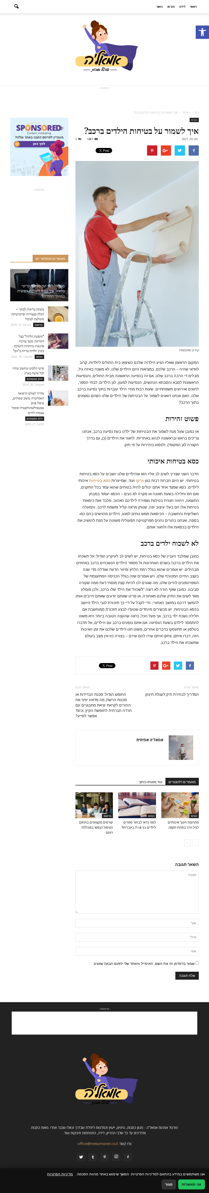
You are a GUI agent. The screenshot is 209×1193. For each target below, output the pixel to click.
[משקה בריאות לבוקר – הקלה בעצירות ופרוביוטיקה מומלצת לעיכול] (58, 314)
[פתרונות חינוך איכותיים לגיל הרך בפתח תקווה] (180, 805)
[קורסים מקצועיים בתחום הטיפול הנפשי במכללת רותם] (94, 805)
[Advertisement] (104, 98)
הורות (171, 6)
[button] (202, 32)
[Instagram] (116, 1157)
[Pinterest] (104, 1157)
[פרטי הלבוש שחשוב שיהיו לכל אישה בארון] (58, 373)
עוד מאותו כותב (150, 782)
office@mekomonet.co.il (97, 1143)
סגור (169, 1184)
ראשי (193, 6)
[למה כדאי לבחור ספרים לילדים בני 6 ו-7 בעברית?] (137, 805)
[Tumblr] (93, 1157)
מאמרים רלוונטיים (182, 782)
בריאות (107, 816)
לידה (182, 6)
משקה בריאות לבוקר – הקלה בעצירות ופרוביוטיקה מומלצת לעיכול (27, 314)
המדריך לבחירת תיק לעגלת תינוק (172, 694)
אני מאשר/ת (191, 1184)
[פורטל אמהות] (104, 49)
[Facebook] (128, 1157)
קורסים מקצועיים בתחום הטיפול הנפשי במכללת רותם (96, 827)
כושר (159, 6)
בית (196, 112)
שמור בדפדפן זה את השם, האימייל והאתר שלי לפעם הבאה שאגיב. (143, 964)
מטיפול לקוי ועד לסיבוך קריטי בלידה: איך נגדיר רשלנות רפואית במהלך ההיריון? (41, 291)
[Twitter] (81, 1157)
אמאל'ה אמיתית (149, 739)
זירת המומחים (35, 379)
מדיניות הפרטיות (60, 1174)
